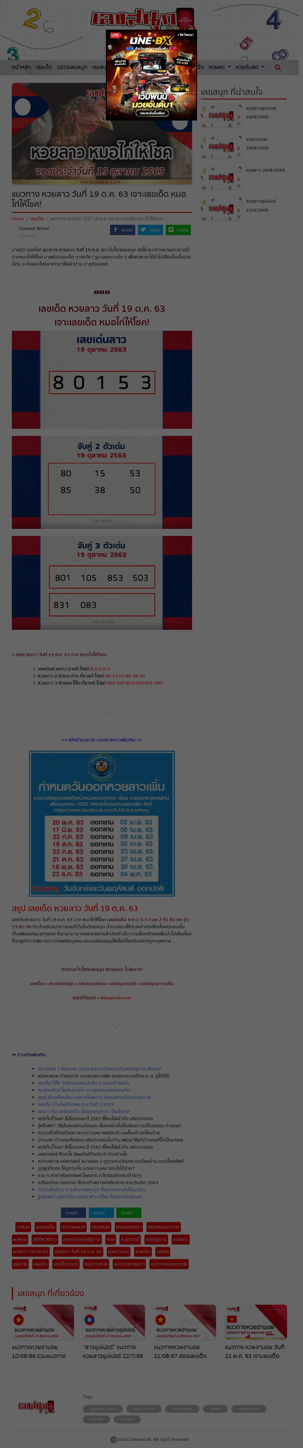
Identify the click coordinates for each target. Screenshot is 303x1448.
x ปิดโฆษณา (186, 34)
